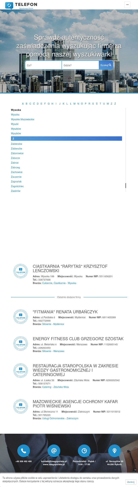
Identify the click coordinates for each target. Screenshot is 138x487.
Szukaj (104, 65)
